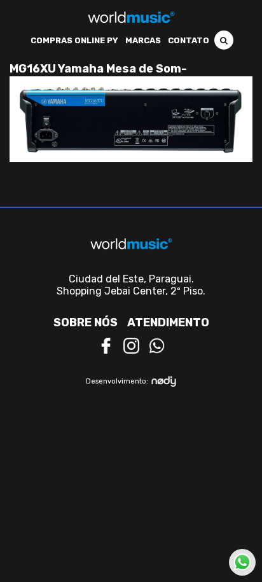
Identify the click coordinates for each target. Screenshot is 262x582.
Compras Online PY (74, 40)
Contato (188, 40)
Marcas (143, 40)
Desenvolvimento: (117, 381)
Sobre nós (85, 322)
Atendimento (168, 322)
